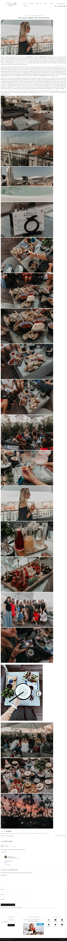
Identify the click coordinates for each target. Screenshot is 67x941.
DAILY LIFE (38, 3)
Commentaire (4, 875)
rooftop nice (39, 833)
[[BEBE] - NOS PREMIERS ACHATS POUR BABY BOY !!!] (33, 929)
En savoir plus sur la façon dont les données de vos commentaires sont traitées (38, 907)
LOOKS (25, 3)
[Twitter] (55, 6)
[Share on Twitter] (9, 831)
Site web (2, 899)
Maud (9, 856)
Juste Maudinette (8, 939)
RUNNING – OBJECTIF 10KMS (8, 836)
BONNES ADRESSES (60, 3)
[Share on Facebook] (7, 831)
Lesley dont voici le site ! (44, 92)
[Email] (64, 6)
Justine (6, 845)
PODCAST (25, 6)
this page (42, 919)
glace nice (15, 833)
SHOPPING (31, 3)
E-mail (2, 894)
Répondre (8, 864)
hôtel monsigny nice (24, 833)
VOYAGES (51, 3)
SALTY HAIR (61, 836)
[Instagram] (57, 6)
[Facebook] (62, 6)
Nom (2, 889)
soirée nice (46, 833)
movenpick (32, 833)
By (63, 939)
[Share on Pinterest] (10, 831)
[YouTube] (60, 6)
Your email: (11, 919)
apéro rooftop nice (7, 833)
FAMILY (45, 3)
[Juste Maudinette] (11, 5)
